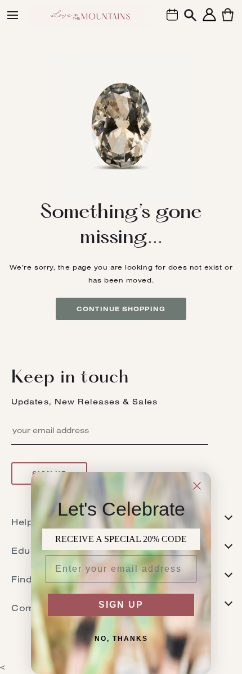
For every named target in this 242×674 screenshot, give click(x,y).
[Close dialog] (197, 485)
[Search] (190, 16)
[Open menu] (12, 15)
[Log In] (209, 21)
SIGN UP (121, 604)
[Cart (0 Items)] (228, 21)
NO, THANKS (121, 639)
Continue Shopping (121, 309)
